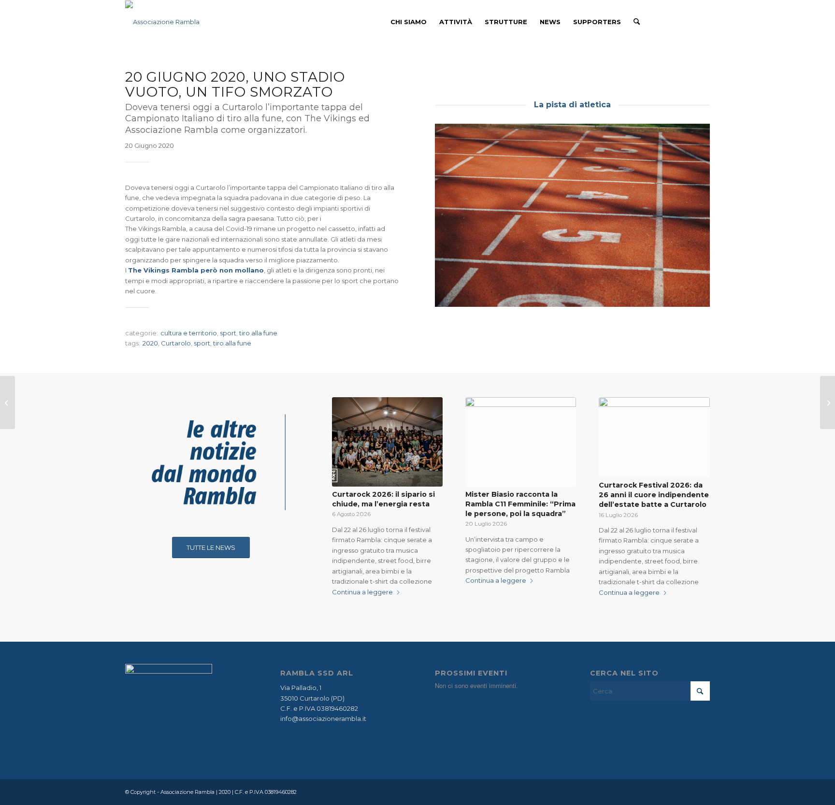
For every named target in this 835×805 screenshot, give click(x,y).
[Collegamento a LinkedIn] (702, 21)
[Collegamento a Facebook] (673, 21)
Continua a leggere (362, 592)
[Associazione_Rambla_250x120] (162, 21)
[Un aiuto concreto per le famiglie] (7, 402)
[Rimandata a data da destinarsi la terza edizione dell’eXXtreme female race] (827, 402)
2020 (150, 343)
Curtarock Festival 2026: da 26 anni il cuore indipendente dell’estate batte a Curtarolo (654, 495)
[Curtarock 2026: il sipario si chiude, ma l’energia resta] (387, 442)
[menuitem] (408, 21)
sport (228, 333)
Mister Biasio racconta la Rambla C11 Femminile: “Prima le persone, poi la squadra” (520, 504)
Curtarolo (176, 343)
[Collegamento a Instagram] (688, 21)
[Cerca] (636, 21)
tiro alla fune (258, 333)
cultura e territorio (188, 333)
